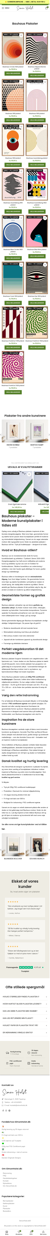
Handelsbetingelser (10, 1178)
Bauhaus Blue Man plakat (37, 249)
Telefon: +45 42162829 (13, 1102)
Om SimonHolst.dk (10, 1186)
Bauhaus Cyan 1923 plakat (13, 296)
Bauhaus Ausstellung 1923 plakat (37, 204)
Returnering (7, 1173)
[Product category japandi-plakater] (13, 435)
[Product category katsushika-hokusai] (37, 435)
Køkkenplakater (8, 1203)
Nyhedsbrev (7, 1183)
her (3, 829)
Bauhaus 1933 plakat (13, 158)
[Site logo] (25, 8)
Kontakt (5, 1181)
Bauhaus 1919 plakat (13, 113)
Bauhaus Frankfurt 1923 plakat (37, 341)
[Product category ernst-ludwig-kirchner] (37, 849)
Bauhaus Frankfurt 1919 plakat (13, 341)
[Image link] (25, 1092)
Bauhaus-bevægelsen (10, 729)
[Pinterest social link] (9, 1111)
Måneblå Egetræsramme (17, 504)
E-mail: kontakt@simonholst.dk (16, 1105)
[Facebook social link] (3, 1111)
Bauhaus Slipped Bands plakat (37, 68)
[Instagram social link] (6, 1111)
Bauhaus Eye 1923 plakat (37, 296)
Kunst (5, 1206)
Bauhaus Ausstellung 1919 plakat (13, 204)
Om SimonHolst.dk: (12, 1168)
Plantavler (6, 1209)
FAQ (4, 1176)
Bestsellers (7, 1211)
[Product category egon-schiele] (13, 848)
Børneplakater (8, 1201)
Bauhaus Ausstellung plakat (37, 158)
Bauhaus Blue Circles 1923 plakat (13, 250)
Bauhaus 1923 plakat (37, 113)
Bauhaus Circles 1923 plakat (13, 67)
